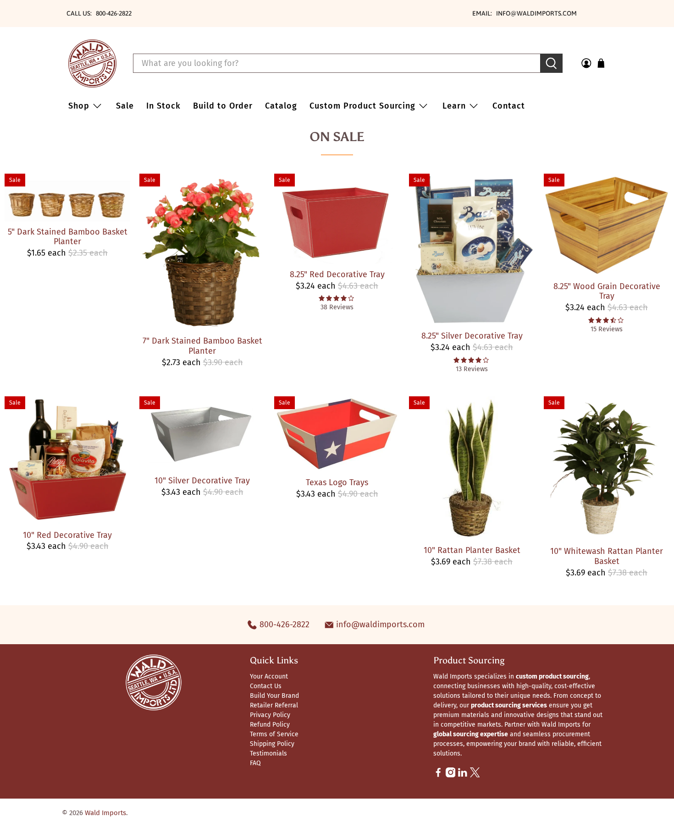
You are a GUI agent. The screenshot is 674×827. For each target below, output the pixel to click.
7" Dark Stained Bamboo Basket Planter (202, 346)
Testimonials (268, 753)
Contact (508, 106)
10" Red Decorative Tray (67, 535)
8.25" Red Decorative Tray (337, 274)
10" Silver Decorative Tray (202, 481)
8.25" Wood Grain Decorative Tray (606, 291)
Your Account (269, 676)
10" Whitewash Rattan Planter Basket (606, 556)
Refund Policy (270, 724)
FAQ (255, 763)
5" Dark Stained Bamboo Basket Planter (67, 237)
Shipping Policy (272, 744)
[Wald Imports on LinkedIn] (463, 775)
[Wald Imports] (92, 63)
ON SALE (337, 136)
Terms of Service (274, 734)
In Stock (163, 106)
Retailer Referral (274, 705)
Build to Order (223, 106)
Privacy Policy (270, 715)
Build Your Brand (274, 696)
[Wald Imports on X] (475, 775)
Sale (125, 106)
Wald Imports (105, 813)
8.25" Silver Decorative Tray (472, 336)
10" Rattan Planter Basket (472, 550)
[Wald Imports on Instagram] (451, 775)
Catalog (281, 106)
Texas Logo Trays (337, 482)
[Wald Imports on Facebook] (438, 775)
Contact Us (266, 686)
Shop (78, 106)
